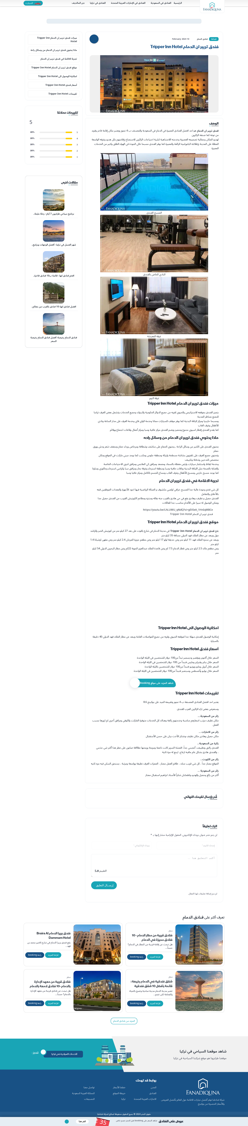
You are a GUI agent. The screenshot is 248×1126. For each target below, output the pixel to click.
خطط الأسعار (119, 1087)
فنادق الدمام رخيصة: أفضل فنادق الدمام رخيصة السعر (53, 339)
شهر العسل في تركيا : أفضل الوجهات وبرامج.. (54, 244)
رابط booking (136, 956)
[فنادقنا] (212, 6)
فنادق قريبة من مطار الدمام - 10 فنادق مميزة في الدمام (152, 937)
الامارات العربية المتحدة (145, 1099)
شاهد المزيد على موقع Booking (156, 683)
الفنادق (152, 1093)
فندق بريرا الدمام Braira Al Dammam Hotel (54, 935)
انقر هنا (82, 1121)
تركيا (123, 1099)
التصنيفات (89, 1099)
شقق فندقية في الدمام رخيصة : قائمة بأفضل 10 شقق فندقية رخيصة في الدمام (152, 986)
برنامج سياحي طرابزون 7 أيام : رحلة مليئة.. (53, 213)
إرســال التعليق (104, 885)
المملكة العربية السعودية (83, 1093)
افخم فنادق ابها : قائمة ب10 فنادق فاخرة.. (53, 275)
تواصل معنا (89, 1087)
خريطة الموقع (119, 1093)
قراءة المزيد (155, 956)
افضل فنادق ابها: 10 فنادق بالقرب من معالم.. (53, 306)
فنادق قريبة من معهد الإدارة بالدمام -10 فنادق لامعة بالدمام (50, 984)
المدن (153, 1087)
